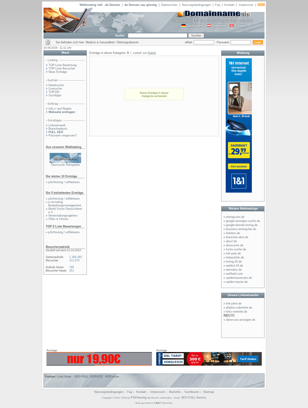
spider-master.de (237, 282)
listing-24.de (234, 261)
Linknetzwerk (57, 125)
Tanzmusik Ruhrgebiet (65, 164)
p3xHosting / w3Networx (64, 182)
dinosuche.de (234, 245)
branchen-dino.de (237, 237)
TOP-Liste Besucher (61, 68)
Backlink (174, 392)
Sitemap (208, 392)
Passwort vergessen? (62, 135)
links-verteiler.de (236, 311)
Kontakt (229, 5)
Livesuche (55, 88)
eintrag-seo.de (235, 217)
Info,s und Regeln (59, 108)
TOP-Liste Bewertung (62, 65)
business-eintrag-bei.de (241, 229)
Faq (217, 5)
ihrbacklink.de (235, 257)
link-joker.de (233, 303)
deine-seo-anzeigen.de (240, 319)
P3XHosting (138, 397)
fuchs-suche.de (236, 249)
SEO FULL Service (193, 397)
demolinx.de (234, 269)
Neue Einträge (57, 72)
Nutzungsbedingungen (196, 5)
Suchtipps (55, 95)
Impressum (246, 5)
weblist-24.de (234, 265)
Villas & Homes (58, 219)
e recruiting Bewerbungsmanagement (64, 203)
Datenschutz (169, 5)
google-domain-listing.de (241, 225)
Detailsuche (56, 85)
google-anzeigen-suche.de (243, 221)
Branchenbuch (57, 128)
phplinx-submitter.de (239, 307)
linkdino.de (233, 233)
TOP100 (53, 92)
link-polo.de (233, 253)
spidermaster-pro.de (239, 277)
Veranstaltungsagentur (62, 215)
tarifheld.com (234, 273)
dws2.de (231, 241)
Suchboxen (191, 392)
